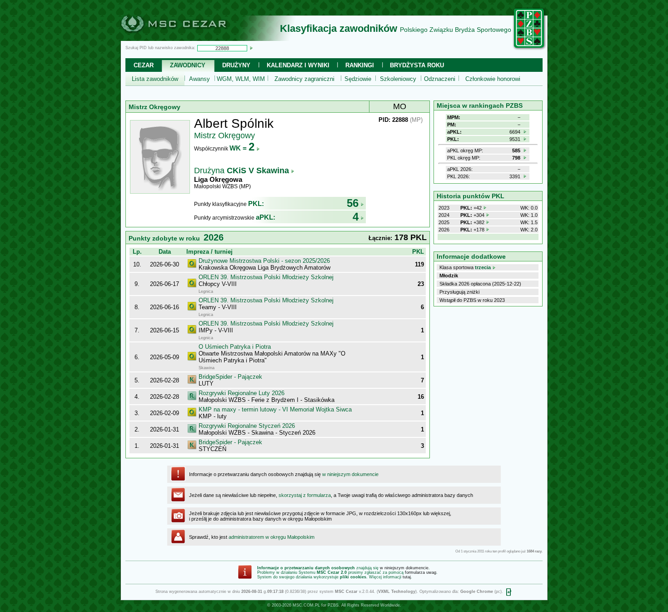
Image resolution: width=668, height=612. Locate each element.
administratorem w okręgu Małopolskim (271, 537)
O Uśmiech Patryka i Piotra (235, 346)
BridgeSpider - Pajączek (230, 376)
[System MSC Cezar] (188, 38)
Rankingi (359, 65)
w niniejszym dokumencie (350, 474)
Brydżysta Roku (417, 65)
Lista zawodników (155, 78)
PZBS (333, 605)
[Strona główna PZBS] (529, 48)
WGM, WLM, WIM (241, 78)
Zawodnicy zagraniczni (304, 78)
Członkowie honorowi (492, 78)
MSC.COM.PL (306, 605)
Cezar (144, 65)
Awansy (199, 78)
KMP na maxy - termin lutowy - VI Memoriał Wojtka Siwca (275, 409)
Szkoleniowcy (398, 78)
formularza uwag (420, 572)
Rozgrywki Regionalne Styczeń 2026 (247, 425)
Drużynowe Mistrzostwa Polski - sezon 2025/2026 (264, 260)
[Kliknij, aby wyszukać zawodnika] (251, 47)
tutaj (407, 577)
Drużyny (236, 65)
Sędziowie (357, 78)
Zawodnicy (187, 65)
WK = (241, 148)
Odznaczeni (439, 78)
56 (353, 203)
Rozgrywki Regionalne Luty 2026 (241, 393)
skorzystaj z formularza (305, 495)
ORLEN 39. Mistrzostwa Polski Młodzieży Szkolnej (266, 277)
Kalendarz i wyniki (298, 65)
